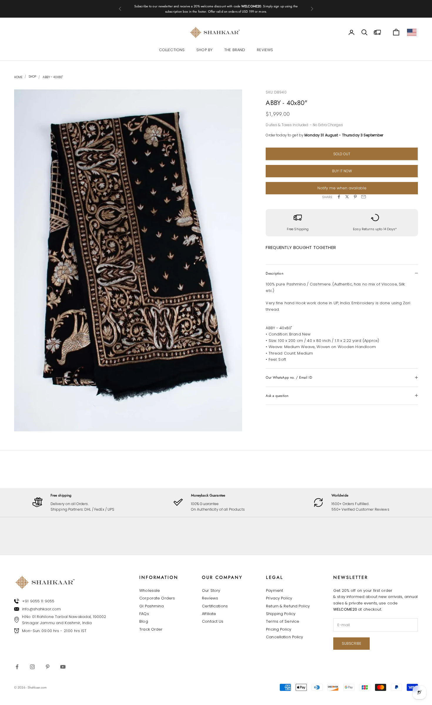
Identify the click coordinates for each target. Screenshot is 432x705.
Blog (143, 621)
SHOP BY (204, 50)
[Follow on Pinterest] (48, 667)
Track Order (151, 629)
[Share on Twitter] (347, 196)
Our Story (211, 590)
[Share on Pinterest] (355, 196)
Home (18, 77)
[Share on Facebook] (338, 196)
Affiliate (209, 614)
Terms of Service (282, 621)
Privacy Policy (279, 598)
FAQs (144, 614)
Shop (32, 76)
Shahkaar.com (37, 687)
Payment (274, 590)
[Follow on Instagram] (32, 667)
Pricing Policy (278, 629)
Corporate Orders (157, 598)
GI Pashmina (151, 606)
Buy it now (342, 170)
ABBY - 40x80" (53, 77)
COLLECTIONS (172, 50)
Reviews (210, 598)
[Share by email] (363, 196)
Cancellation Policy (284, 637)
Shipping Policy (280, 614)
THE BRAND (234, 50)
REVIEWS (265, 50)
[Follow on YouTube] (63, 667)
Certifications (215, 606)
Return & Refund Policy (288, 606)
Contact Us (212, 621)
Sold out (341, 153)
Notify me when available (341, 188)
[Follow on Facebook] (17, 667)
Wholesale (149, 590)
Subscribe (351, 643)
